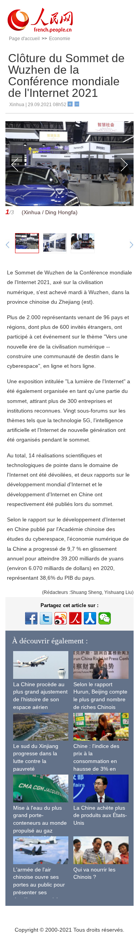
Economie (59, 38)
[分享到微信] (104, 618)
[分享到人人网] (90, 618)
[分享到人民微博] (75, 618)
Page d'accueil (24, 38)
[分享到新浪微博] (60, 618)
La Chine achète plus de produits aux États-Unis (100, 815)
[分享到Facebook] (31, 618)
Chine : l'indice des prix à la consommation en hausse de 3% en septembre (96, 761)
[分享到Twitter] (46, 618)
